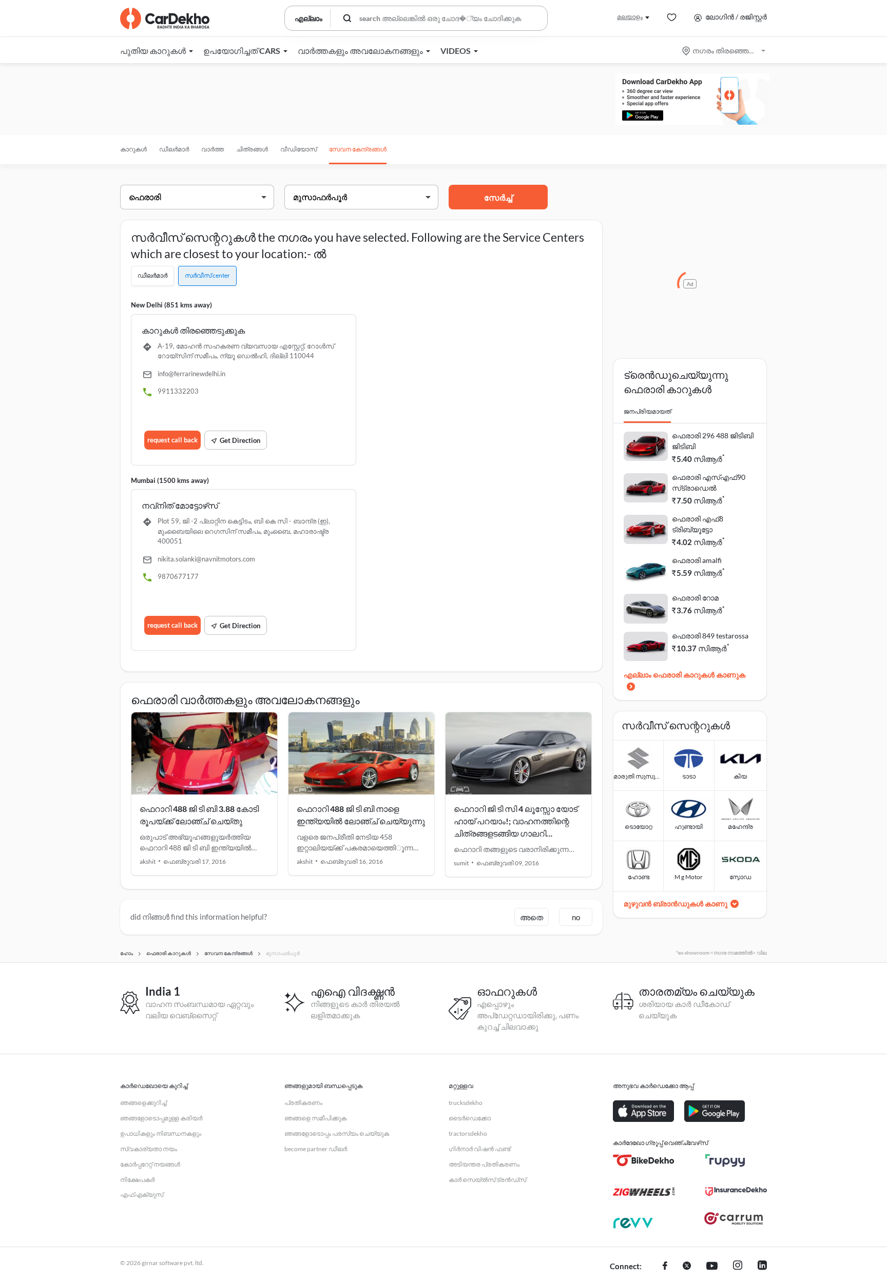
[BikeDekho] (643, 1160)
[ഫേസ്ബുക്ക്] (665, 1267)
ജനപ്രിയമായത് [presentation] (647, 411)
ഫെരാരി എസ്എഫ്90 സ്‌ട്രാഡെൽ (708, 482)
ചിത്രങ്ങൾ (252, 149)
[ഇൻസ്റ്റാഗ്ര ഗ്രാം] (737, 1267)
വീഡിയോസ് (298, 149)
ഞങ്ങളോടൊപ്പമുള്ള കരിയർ (161, 1118)
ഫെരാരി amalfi (697, 560)
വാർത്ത (212, 149)
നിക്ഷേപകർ (137, 1179)
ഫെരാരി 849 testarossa (710, 635)
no (576, 917)
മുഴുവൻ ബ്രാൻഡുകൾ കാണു (675, 903)
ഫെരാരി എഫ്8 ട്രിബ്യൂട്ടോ (697, 524)
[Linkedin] (762, 1267)
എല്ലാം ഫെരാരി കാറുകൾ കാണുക (684, 674)
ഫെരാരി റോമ (695, 597)
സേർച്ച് (498, 197)
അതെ (531, 917)
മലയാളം (630, 17)
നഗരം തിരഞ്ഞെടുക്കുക (724, 50)
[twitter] (687, 1267)
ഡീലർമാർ (174, 149)
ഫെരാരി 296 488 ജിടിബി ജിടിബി (713, 441)
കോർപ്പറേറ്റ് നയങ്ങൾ (150, 1164)
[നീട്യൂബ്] (712, 1267)
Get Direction (240, 440)
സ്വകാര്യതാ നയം (148, 1149)
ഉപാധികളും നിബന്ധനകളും (160, 1133)
